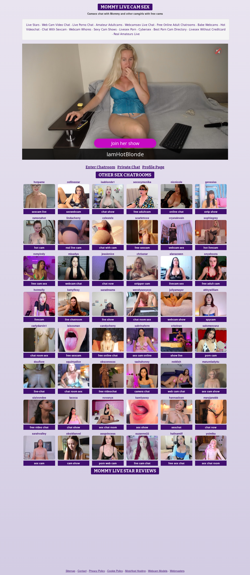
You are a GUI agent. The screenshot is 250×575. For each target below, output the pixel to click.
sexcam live (39, 211)
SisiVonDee (39, 397)
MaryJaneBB (211, 397)
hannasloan (176, 397)
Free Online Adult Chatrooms (176, 25)
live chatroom (73, 319)
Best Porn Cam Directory (170, 29)
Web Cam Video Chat (56, 25)
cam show (73, 463)
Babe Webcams (208, 25)
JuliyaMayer (176, 290)
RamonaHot (39, 218)
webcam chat (73, 283)
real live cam (73, 247)
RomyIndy (39, 254)
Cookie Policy (115, 571)
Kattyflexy (73, 290)
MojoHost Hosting (135, 571)
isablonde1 (108, 182)
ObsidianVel (73, 433)
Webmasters (177, 571)
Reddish (176, 361)
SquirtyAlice (73, 361)
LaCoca (73, 397)
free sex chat (176, 463)
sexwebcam (73, 211)
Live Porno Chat (83, 25)
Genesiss (211, 182)
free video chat (39, 427)
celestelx (107, 218)
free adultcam (142, 211)
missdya (73, 254)
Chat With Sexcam (54, 29)
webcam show (176, 319)
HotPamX (39, 182)
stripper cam (142, 283)
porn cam (211, 355)
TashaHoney (142, 361)
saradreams (108, 290)
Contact (82, 571)
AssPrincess (107, 433)
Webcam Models (157, 571)
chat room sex (142, 319)
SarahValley (39, 433)
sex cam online (142, 355)
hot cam (39, 247)
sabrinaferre (142, 325)
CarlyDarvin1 (39, 325)
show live (176, 355)
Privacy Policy (97, 571)
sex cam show (211, 391)
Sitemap (70, 571)
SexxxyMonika (142, 182)
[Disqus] (125, 522)
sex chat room (108, 427)
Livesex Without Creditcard (207, 29)
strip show (210, 211)
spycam (211, 319)
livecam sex (176, 283)
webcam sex (176, 247)
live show (108, 319)
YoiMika (211, 433)
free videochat (108, 391)
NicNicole (176, 182)
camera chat (142, 391)
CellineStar (73, 182)
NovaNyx (107, 397)
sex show (142, 427)
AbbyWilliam (210, 290)
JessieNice (108, 254)
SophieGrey (211, 218)
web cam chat (176, 391)
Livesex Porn (127, 29)
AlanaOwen (176, 254)
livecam (39, 319)
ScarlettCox (142, 218)
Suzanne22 (142, 433)
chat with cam (108, 247)
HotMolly (39, 290)
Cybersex (145, 29)
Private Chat (128, 167)
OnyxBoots (211, 254)
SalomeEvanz (211, 325)
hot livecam (211, 247)
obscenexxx (107, 361)
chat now (108, 283)
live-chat (39, 391)
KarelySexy (142, 397)
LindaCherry (73, 218)
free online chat (108, 355)
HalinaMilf (176, 433)
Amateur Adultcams (109, 25)
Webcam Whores (80, 29)
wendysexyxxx (142, 290)
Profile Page (153, 167)
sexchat (176, 427)
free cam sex (39, 283)
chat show (107, 211)
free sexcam (142, 247)
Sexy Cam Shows (105, 29)
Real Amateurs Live (127, 34)
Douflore (39, 361)
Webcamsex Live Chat (139, 25)
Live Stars (33, 25)
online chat (176, 211)
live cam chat (142, 463)
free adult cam (211, 283)
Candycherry (108, 325)
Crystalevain (176, 218)
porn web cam (108, 463)
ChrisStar (142, 254)
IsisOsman (73, 325)
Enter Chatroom (100, 167)
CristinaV (176, 325)
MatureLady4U (210, 361)
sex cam (39, 463)
